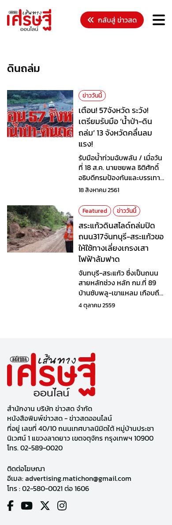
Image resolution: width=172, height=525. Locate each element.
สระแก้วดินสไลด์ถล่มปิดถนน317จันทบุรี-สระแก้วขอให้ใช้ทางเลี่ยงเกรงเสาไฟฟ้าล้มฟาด (121, 242)
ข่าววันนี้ (92, 95)
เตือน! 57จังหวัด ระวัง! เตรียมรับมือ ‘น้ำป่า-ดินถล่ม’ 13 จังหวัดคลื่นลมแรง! (115, 127)
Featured (94, 210)
